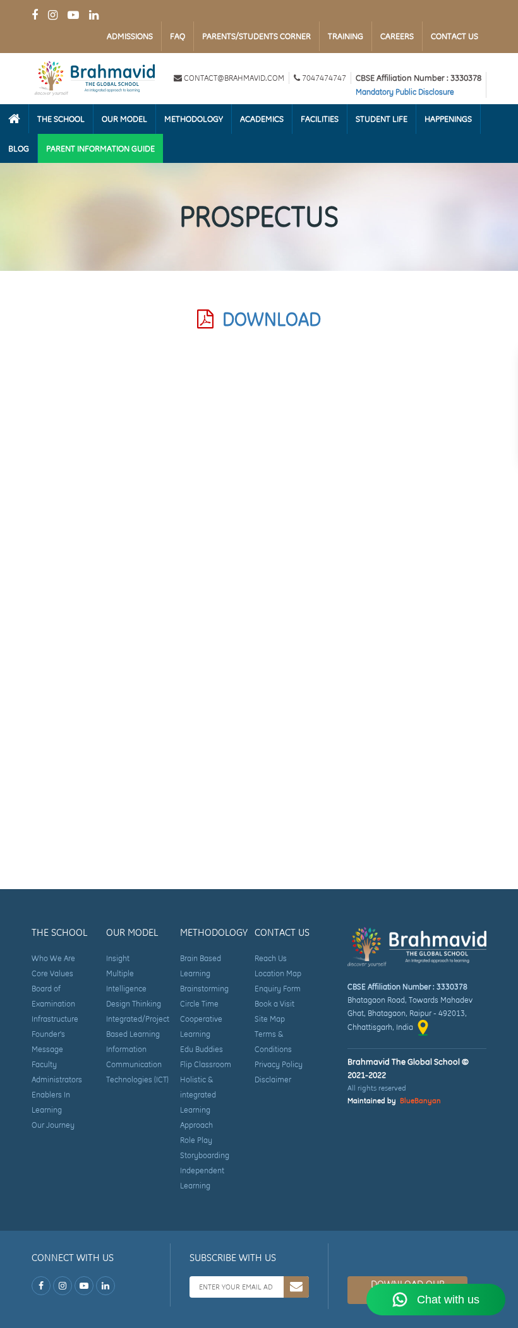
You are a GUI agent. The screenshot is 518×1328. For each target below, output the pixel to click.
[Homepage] (14, 118)
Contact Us (454, 36)
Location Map (278, 973)
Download (267, 319)
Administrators (57, 1079)
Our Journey (53, 1125)
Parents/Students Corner (256, 36)
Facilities (320, 119)
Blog (18, 148)
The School (61, 119)
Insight (118, 958)
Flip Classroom (205, 1064)
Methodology (193, 119)
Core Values (52, 973)
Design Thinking (133, 1003)
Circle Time (199, 1003)
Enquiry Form (278, 988)
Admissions (130, 36)
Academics (262, 119)
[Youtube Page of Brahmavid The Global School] (73, 14)
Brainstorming (204, 988)
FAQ (177, 36)
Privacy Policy (279, 1064)
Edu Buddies (201, 1049)
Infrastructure (55, 1019)
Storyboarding (204, 1155)
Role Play (196, 1140)
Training (345, 36)
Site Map (270, 1019)
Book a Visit (274, 1003)
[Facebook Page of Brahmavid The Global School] (35, 14)
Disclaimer (273, 1079)
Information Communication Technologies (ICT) (137, 1064)
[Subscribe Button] (296, 1287)
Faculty (44, 1064)
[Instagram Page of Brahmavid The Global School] (52, 14)
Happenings (448, 119)
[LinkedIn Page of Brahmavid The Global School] (94, 14)
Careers (397, 36)
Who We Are (53, 958)
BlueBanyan (420, 1100)
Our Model (124, 119)
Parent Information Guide (100, 148)
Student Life (381, 119)
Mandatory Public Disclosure (405, 92)
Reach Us (271, 958)
